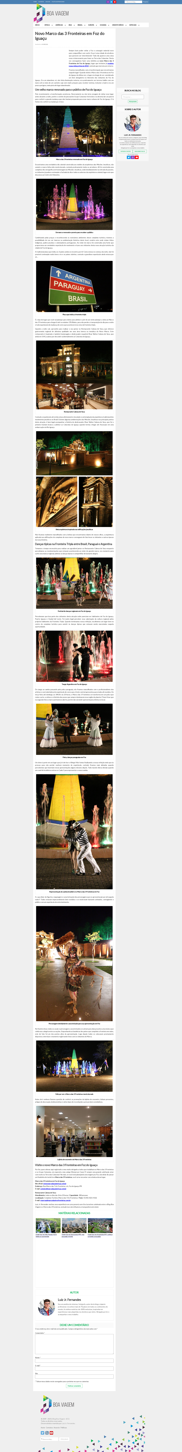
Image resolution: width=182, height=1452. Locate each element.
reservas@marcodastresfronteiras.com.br (55, 1200)
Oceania (103, 25)
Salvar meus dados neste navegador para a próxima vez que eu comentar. (63, 1381)
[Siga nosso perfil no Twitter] (42, 1434)
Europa (91, 25)
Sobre (35, 1)
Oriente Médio (118, 25)
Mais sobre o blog (140, 151)
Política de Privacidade (58, 1)
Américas (59, 25)
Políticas (63, 1428)
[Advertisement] (114, 13)
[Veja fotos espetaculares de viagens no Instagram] (47, 1434)
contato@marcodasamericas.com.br (53, 1189)
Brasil (80, 25)
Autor (43, 1428)
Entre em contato (126, 151)
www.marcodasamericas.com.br (54, 1184)
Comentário (40, 1333)
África (47, 25)
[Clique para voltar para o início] (57, 1414)
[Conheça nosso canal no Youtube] (51, 1434)
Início (37, 25)
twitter (111, 1)
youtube (114, 1)
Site (36, 1373)
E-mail (37, 1365)
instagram (108, 1)
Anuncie (48, 1)
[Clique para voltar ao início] (52, 13)
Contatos (41, 1)
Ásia (70, 25)
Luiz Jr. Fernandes (68, 1423)
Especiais (132, 25)
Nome (37, 1357)
